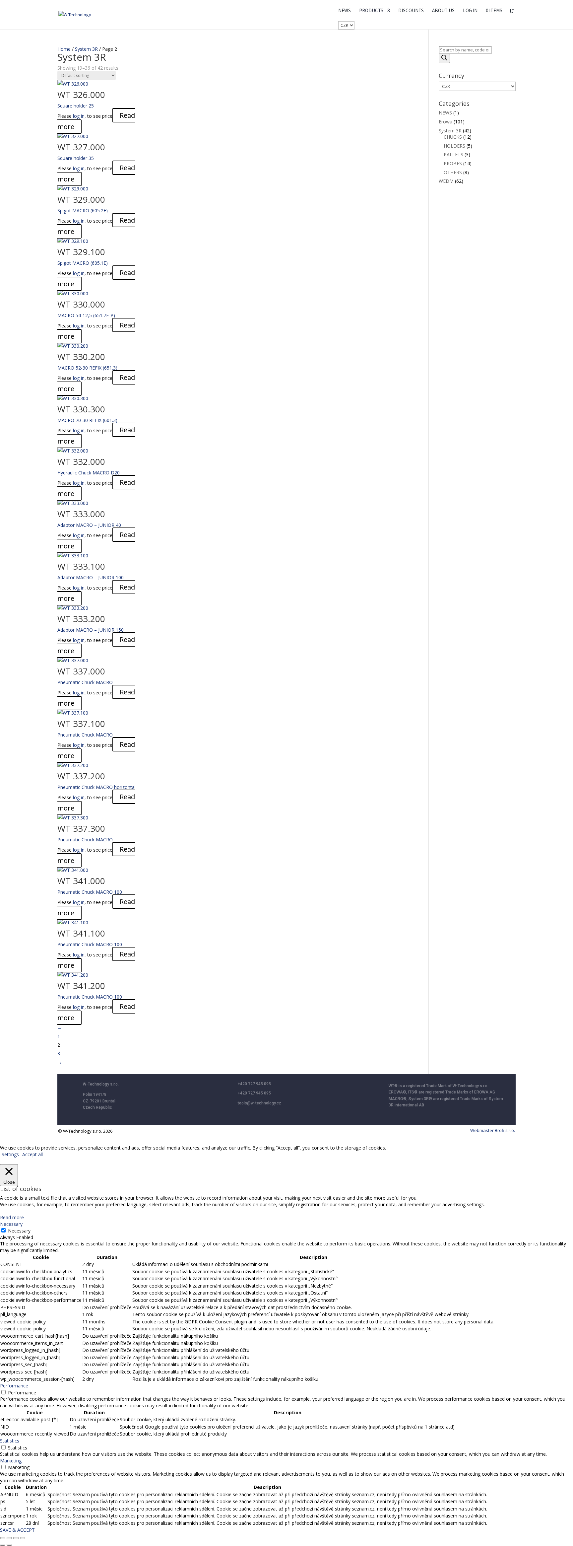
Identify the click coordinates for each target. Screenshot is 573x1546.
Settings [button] (10, 1154)
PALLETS (453, 154)
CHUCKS (453, 137)
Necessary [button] (11, 1224)
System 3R (86, 49)
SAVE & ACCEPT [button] (17, 1530)
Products (371, 11)
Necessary (19, 1231)
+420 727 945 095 (254, 1084)
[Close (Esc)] (22, 1538)
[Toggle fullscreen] (9, 1538)
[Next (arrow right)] (9, 1545)
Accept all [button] (32, 1154)
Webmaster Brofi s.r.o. (492, 1130)
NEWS (344, 11)
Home (64, 49)
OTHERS (453, 172)
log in (79, 116)
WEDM (446, 181)
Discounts (411, 11)
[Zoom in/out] (2, 1538)
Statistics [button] (9, 1441)
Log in (470, 11)
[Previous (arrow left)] (2, 1545)
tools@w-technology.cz (259, 1103)
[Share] (16, 1538)
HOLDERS (454, 146)
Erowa (445, 121)
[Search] (444, 58)
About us (443, 11)
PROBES (453, 163)
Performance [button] (14, 1385)
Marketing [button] (11, 1460)
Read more (12, 1217)
